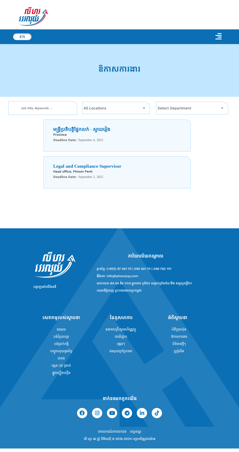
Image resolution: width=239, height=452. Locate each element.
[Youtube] (112, 413)
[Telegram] (127, 413)
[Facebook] (82, 413)
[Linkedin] (142, 413)
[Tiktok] (157, 413)
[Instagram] (97, 413)
